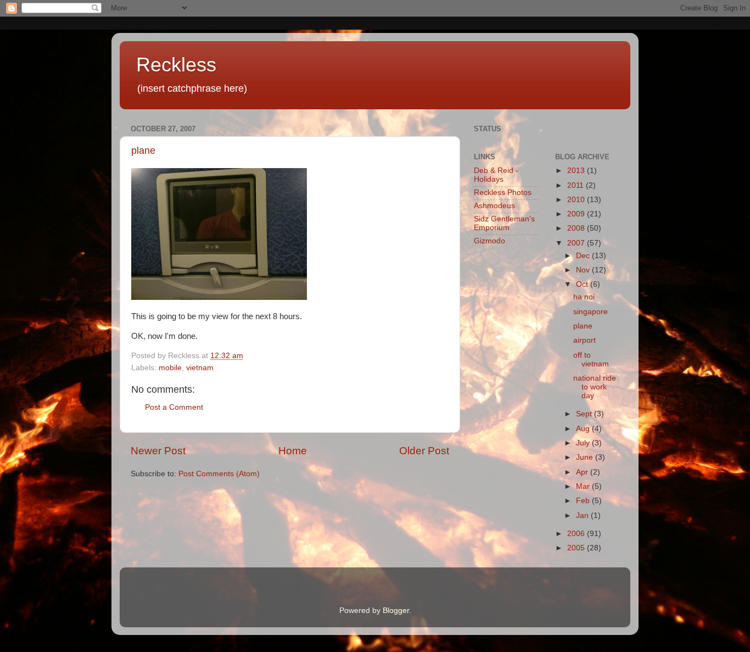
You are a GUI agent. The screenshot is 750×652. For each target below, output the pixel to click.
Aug (584, 429)
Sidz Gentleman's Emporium (504, 223)
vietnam (200, 368)
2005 (577, 548)
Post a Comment (174, 407)
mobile (170, 368)
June (585, 457)
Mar (584, 486)
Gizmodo (489, 241)
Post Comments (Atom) (219, 474)
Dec (584, 256)
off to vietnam (591, 359)
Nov (584, 270)
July (584, 443)
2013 (577, 170)
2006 (577, 534)
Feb (584, 501)
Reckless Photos (502, 192)
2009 (577, 214)
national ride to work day (594, 387)
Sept (585, 414)
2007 (577, 243)
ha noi (584, 297)
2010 (577, 200)
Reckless (176, 64)
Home (292, 450)
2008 (577, 228)
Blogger (396, 610)
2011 (576, 185)
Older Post (424, 450)
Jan (583, 515)
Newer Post (158, 450)
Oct (583, 284)
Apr (583, 472)
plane (143, 150)
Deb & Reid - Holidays (496, 174)
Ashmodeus (494, 206)
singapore (590, 312)
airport (584, 340)
